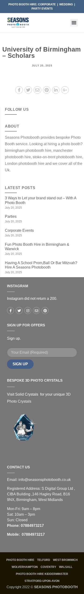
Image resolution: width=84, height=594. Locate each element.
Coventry (48, 567)
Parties (11, 216)
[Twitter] (19, 310)
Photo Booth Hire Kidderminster (42, 574)
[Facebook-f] (10, 310)
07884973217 (32, 526)
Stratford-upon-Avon (42, 581)
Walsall (65, 567)
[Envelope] (36, 310)
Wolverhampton (25, 567)
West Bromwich (65, 560)
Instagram (17, 286)
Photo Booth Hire (20, 560)
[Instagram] (27, 310)
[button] (74, 23)
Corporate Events (20, 230)
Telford (43, 560)
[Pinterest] (45, 310)
